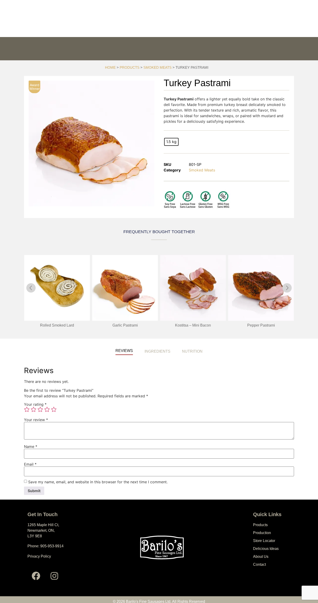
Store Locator (168, 30)
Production (130, 30)
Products (97, 30)
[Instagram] (54, 575)
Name (30, 446)
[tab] (124, 348)
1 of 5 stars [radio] (27, 409)
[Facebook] (36, 575)
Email (30, 464)
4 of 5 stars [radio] (47, 409)
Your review (36, 420)
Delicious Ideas (209, 30)
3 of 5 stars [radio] (40, 409)
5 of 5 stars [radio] (54, 409)
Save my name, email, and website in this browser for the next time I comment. (98, 482)
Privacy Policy (39, 556)
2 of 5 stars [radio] (33, 409)
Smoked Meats (157, 67)
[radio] (171, 141)
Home (110, 67)
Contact (273, 30)
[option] (91, 143)
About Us (245, 30)
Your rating (35, 404)
